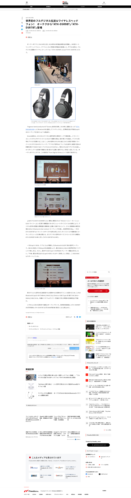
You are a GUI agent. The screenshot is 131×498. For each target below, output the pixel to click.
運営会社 (73, 494)
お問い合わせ (48, 494)
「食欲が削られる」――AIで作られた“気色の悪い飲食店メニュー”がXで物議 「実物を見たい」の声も (99, 309)
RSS (67, 494)
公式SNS (34, 494)
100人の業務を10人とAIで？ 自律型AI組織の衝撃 (73, 433)
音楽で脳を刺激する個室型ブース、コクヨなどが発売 (74, 418)
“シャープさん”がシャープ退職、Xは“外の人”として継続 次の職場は (60, 418)
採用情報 (80, 494)
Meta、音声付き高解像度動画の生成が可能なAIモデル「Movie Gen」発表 (46, 433)
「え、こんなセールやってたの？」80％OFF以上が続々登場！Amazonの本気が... (32, 418)
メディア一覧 (26, 494)
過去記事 (100, 6)
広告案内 (41, 494)
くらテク (83, 6)
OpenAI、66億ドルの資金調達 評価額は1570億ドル (46, 418)
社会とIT (65, 6)
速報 (31, 6)
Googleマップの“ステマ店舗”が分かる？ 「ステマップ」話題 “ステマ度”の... (60, 433)
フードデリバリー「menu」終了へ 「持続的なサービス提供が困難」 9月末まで (99, 302)
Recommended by (71, 439)
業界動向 (48, 6)
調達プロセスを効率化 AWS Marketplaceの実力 (32, 432)
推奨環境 (86, 494)
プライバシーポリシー (58, 494)
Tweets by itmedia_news (93, 441)
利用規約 (104, 490)
